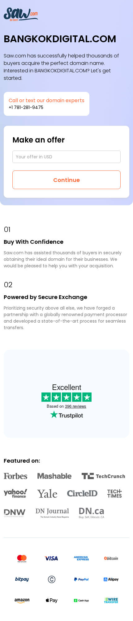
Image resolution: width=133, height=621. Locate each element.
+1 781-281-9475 (26, 107)
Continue (66, 180)
